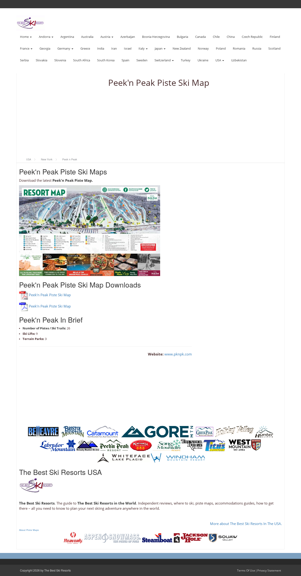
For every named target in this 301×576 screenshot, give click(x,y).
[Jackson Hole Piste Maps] (191, 537)
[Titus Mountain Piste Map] (214, 445)
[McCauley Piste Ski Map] (87, 445)
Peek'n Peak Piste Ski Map (50, 295)
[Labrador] (58, 445)
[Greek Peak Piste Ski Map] (204, 431)
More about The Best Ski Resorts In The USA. (246, 523)
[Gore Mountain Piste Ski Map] (157, 431)
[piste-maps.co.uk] (30, 22)
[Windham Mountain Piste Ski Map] (178, 457)
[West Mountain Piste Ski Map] (245, 445)
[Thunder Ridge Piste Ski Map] (191, 445)
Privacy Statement (269, 570)
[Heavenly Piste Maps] (73, 537)
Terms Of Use (246, 570)
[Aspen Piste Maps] (112, 537)
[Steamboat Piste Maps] (157, 537)
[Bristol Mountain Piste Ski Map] (72, 431)
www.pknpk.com (178, 354)
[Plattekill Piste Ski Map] (141, 445)
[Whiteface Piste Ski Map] (123, 457)
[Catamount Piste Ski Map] (102, 431)
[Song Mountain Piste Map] (167, 445)
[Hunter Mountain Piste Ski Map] (264, 431)
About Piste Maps (29, 530)
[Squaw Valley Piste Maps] (223, 537)
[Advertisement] (150, 123)
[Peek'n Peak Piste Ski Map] (114, 445)
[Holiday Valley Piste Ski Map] (234, 431)
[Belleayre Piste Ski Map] (43, 431)
